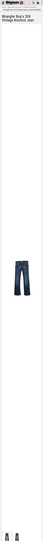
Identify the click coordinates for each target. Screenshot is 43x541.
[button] (3, 3)
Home (4, 7)
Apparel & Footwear (15, 7)
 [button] (33, 3)
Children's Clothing (29, 7)
